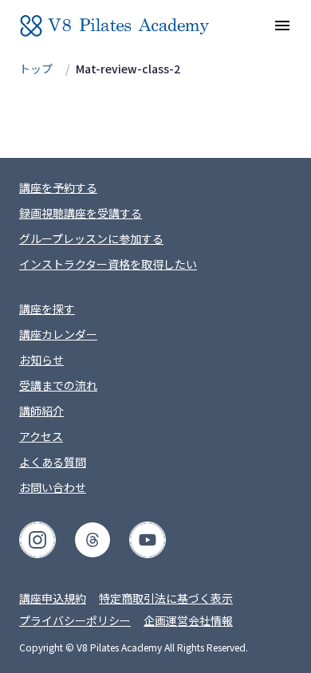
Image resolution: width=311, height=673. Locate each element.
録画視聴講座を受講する (80, 213)
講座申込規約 (52, 598)
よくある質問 (52, 462)
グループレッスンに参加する (91, 238)
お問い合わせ (52, 487)
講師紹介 (41, 411)
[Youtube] (147, 539)
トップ (36, 69)
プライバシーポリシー (75, 620)
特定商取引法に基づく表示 (166, 598)
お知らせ (41, 360)
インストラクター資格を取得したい (108, 264)
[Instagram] (37, 539)
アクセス (41, 436)
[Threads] (92, 539)
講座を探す (47, 309)
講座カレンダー (58, 334)
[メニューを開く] (282, 25)
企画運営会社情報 (188, 620)
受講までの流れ (58, 385)
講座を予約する (58, 187)
